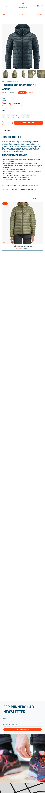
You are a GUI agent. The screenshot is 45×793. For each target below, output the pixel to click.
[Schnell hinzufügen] (4, 241)
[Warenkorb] (42, 6)
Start (3, 81)
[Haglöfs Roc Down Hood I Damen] (22, 223)
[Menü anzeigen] (3, 6)
